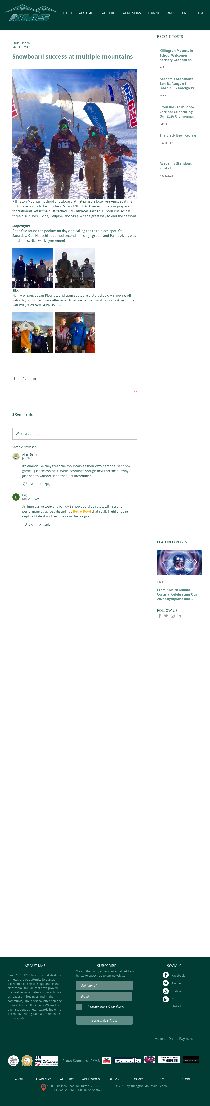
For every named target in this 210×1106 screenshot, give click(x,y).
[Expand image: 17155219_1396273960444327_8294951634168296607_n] (75, 332)
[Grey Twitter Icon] (166, 615)
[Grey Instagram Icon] (172, 615)
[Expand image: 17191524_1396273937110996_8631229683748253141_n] (32, 332)
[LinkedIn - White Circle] (166, 999)
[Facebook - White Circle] (166, 975)
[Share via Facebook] (14, 378)
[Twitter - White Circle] (166, 983)
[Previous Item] (164, 562)
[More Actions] (134, 456)
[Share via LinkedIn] (34, 378)
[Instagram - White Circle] (166, 991)
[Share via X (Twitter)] (24, 378)
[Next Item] (195, 562)
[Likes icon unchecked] (24, 483)
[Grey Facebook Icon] (159, 615)
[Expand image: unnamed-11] (32, 268)
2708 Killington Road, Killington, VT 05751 (74, 1086)
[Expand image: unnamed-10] (75, 268)
